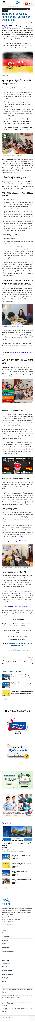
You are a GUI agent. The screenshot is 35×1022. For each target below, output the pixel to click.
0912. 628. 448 (20, 630)
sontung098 (4, 847)
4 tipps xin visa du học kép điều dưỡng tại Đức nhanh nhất (9, 661)
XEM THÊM (18, 671)
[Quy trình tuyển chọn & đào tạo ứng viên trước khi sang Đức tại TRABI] (6, 881)
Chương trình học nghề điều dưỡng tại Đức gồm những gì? (25, 661)
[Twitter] (10, 924)
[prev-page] (3, 699)
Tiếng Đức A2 (6, 26)
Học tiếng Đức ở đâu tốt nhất (20, 606)
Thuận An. (11, 1017)
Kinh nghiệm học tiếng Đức (14, 6)
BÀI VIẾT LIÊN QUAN (7, 671)
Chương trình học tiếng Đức (23, 9)
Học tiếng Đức (5, 10)
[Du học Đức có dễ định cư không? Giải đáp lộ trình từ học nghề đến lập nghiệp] (6, 677)
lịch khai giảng (29, 613)
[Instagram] (7, 924)
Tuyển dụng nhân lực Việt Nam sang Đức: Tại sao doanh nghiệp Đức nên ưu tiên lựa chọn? (21, 685)
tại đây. (15, 453)
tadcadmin (6, 22)
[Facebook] (3, 924)
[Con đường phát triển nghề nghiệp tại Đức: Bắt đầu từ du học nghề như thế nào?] (6, 873)
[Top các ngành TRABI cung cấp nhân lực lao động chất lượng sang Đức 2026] (6, 693)
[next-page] (5, 699)
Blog (15, 9)
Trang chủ (4, 6)
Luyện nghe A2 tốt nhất (18, 541)
